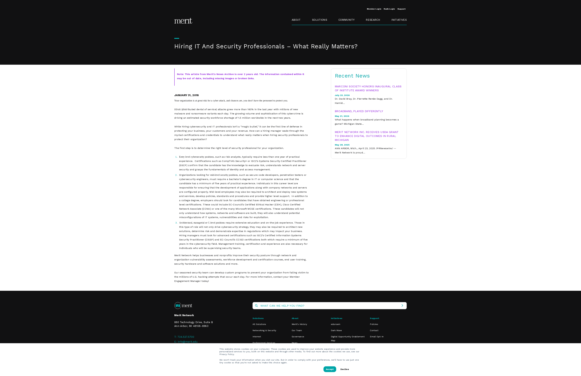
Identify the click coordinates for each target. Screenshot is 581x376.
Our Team (297, 330)
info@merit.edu (188, 341)
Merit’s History (299, 324)
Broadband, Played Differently (359, 111)
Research (373, 19)
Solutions (319, 19)
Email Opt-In (377, 336)
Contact (374, 330)
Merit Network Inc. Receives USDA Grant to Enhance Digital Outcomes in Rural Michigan (367, 135)
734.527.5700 (185, 336)
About (296, 19)
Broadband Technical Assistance (398, 37)
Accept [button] (330, 369)
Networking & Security (320, 28)
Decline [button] (344, 369)
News (294, 343)
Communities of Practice (348, 35)
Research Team (372, 28)
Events (342, 26)
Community (346, 19)
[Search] (402, 305)
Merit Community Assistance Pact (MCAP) (349, 66)
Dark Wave (336, 330)
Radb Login (389, 9)
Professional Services (264, 343)
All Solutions (259, 324)
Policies (374, 324)
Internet (257, 336)
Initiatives (399, 19)
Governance (299, 33)
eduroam (397, 26)
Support (401, 9)
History (296, 26)
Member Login (374, 9)
